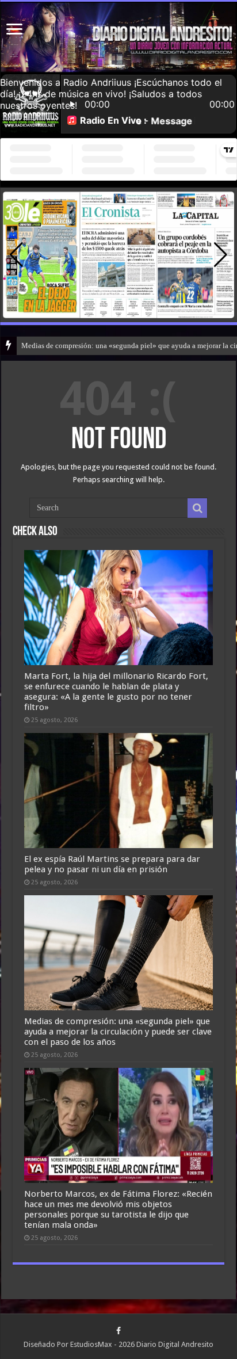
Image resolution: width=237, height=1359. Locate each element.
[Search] (197, 508)
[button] (220, 255)
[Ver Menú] (14, 30)
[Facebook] (118, 1331)
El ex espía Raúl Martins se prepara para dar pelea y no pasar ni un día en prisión (112, 864)
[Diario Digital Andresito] (118, 37)
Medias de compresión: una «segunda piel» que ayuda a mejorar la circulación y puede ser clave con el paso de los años (118, 1031)
